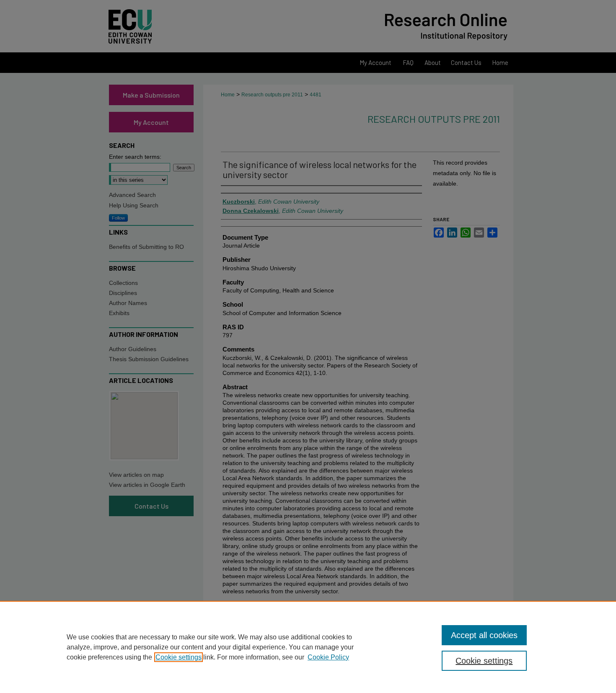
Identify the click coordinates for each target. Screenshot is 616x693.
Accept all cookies (484, 635)
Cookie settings (178, 657)
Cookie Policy (328, 657)
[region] (308, 647)
